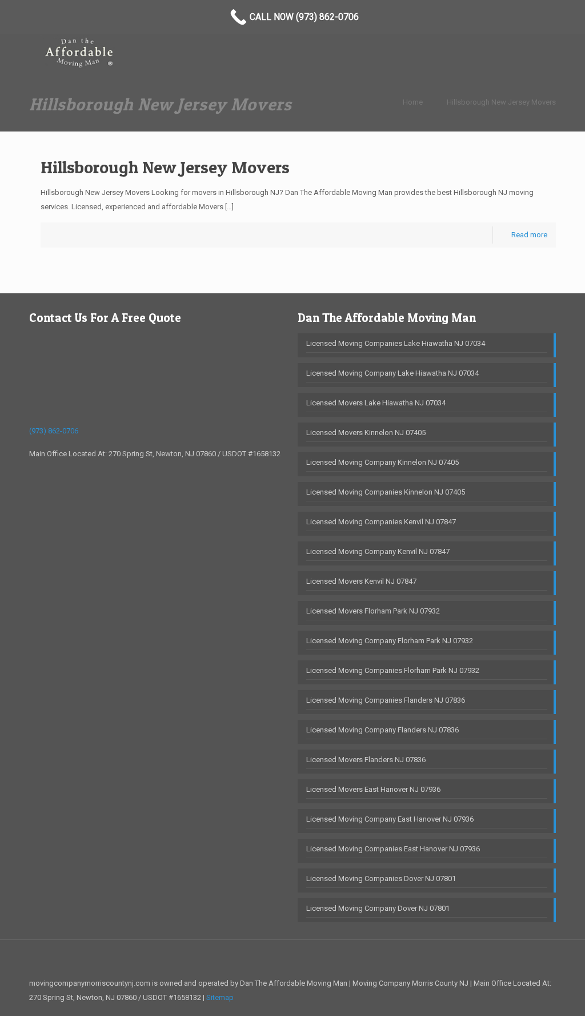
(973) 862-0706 (53, 431)
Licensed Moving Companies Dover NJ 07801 (381, 878)
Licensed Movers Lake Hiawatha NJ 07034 (376, 403)
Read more (529, 234)
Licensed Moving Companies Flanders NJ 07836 (385, 700)
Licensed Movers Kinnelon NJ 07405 (366, 432)
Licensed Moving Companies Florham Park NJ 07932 (392, 670)
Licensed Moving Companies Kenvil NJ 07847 (381, 521)
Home (413, 102)
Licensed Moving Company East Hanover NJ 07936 (390, 819)
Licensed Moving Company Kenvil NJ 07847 (378, 551)
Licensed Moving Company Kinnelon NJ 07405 (382, 462)
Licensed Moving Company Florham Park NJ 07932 (389, 640)
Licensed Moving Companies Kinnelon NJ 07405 (385, 492)
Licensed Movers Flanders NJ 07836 (366, 759)
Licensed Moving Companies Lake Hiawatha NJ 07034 (395, 343)
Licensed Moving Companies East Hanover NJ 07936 (393, 848)
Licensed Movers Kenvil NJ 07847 (361, 581)
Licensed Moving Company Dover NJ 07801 (378, 908)
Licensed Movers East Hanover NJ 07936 (373, 789)
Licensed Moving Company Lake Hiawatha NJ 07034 (392, 373)
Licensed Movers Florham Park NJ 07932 (373, 611)
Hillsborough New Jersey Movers (501, 102)
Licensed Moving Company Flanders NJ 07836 (382, 730)
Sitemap (220, 997)
